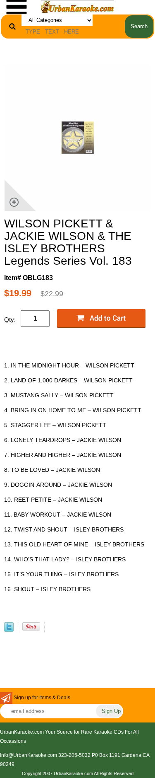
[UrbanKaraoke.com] (77, 6)
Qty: (10, 319)
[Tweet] (9, 629)
